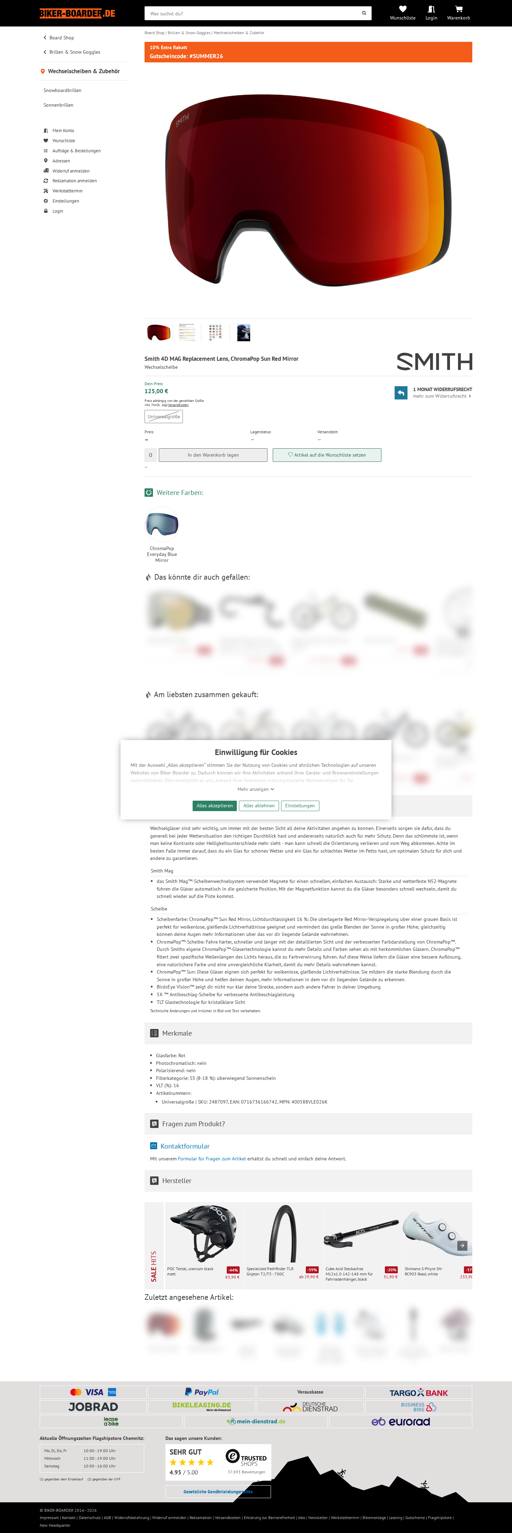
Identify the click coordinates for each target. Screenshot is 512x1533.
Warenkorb (458, 17)
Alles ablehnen (259, 805)
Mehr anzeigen (254, 789)
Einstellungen (300, 805)
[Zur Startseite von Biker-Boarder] (84, 13)
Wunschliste (403, 17)
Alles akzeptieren (215, 805)
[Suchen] (364, 13)
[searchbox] (258, 13)
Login (431, 17)
